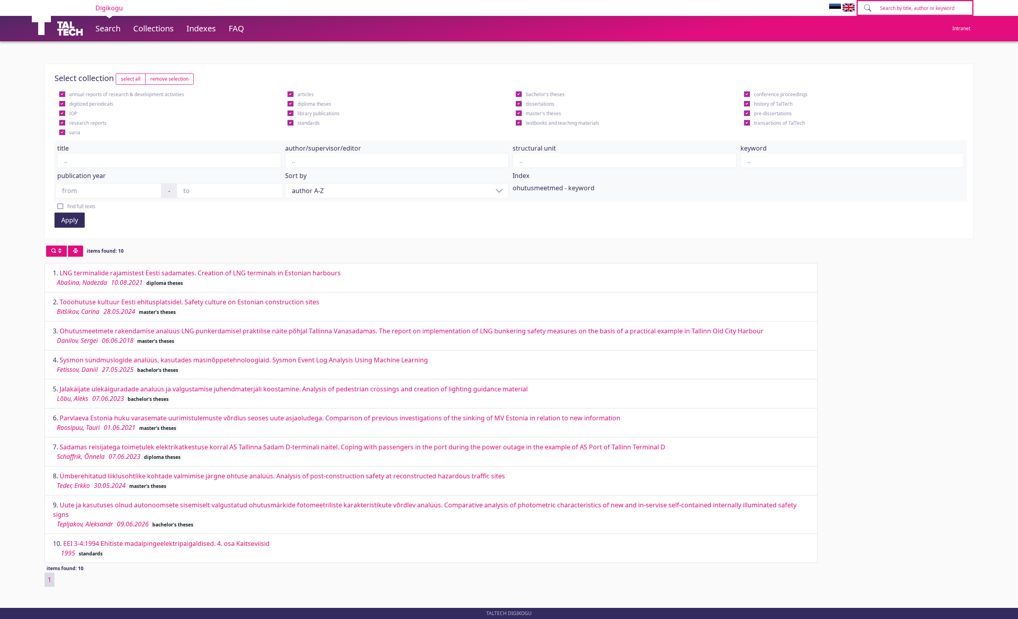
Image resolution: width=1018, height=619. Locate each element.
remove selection (169, 78)
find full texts (81, 206)
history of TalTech (773, 104)
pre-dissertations (773, 113)
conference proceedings (781, 94)
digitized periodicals (91, 104)
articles (305, 94)
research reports (88, 123)
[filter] (56, 251)
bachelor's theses (545, 94)
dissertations (540, 104)
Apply (69, 220)
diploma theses (314, 104)
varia (74, 132)
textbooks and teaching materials (562, 123)
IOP (73, 113)
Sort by (296, 175)
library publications (318, 113)
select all (130, 78)
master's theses (543, 113)
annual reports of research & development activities (126, 94)
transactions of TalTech (779, 123)
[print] (75, 251)
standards (308, 123)
